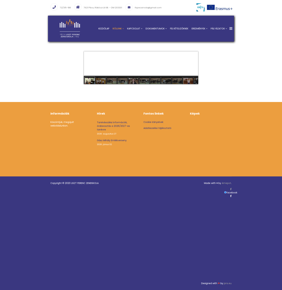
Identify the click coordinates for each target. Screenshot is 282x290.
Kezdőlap (103, 28)
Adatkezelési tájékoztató (157, 128)
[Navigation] (230, 28)
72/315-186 (65, 7)
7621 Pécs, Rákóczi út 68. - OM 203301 (103, 7)
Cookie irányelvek (153, 122)
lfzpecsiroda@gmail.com (148, 7)
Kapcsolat (133, 28)
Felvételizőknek (179, 28)
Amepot (226, 183)
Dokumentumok (155, 28)
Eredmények (198, 28)
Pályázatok (218, 28)
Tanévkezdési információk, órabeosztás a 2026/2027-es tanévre (113, 128)
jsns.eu (228, 283)
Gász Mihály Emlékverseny (112, 142)
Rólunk (117, 28)
